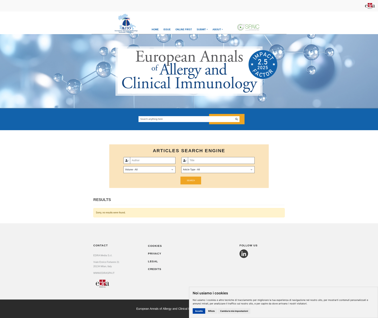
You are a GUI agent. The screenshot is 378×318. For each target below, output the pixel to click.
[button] (190, 181)
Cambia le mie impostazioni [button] (234, 311)
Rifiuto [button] (211, 311)
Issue (167, 29)
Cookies (155, 245)
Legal (153, 261)
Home (155, 29)
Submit (201, 29)
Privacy (154, 253)
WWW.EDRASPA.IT (104, 273)
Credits (154, 269)
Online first (183, 29)
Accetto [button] (199, 311)
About (216, 29)
